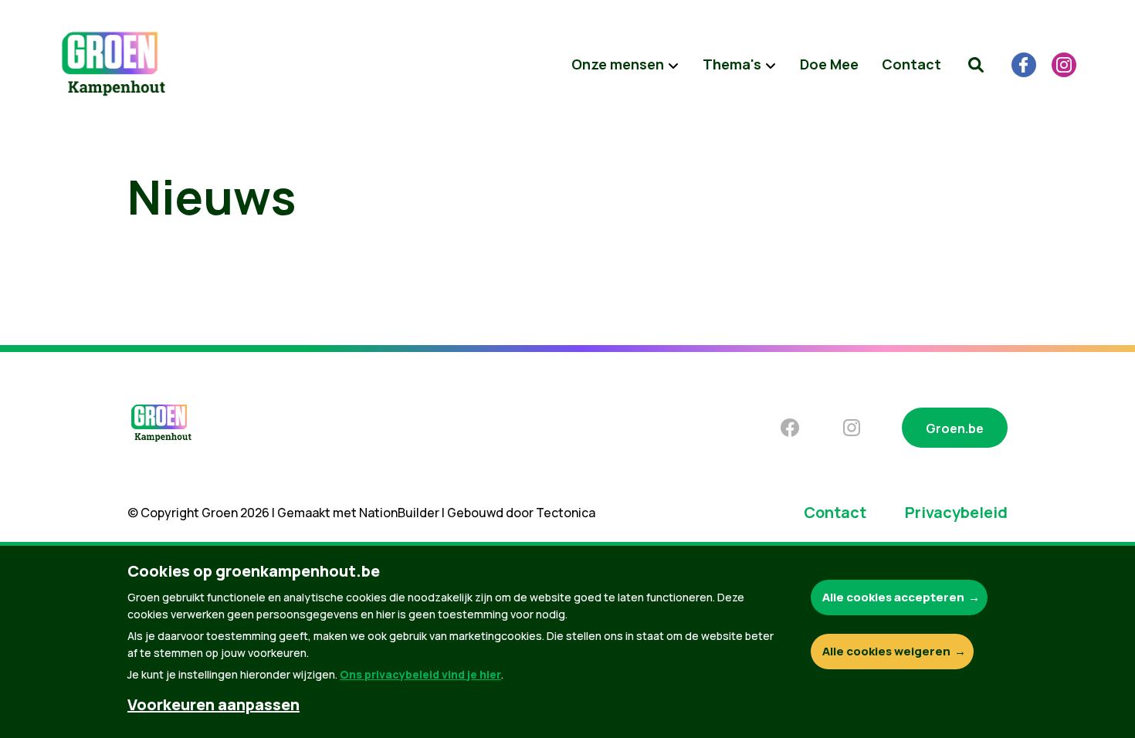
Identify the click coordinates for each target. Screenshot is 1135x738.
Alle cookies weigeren (886, 651)
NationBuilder (399, 512)
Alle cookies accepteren (893, 597)
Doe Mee (829, 64)
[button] (976, 65)
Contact (911, 64)
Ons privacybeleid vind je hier (420, 674)
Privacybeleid (956, 512)
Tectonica (565, 512)
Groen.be (955, 428)
